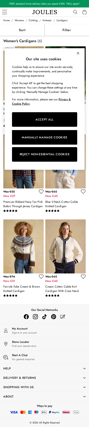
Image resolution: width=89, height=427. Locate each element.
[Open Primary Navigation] (4, 12)
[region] (45, 109)
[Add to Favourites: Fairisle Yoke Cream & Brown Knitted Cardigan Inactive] (41, 276)
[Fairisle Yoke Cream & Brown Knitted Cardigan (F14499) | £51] (23, 246)
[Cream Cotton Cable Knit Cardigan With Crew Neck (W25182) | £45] (65, 246)
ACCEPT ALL (44, 119)
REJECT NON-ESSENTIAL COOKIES (45, 154)
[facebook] (26, 316)
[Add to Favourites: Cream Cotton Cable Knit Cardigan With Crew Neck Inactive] (83, 276)
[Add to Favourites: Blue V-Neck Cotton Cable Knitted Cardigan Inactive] (83, 191)
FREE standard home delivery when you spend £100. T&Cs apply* (44, 4)
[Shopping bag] (84, 12)
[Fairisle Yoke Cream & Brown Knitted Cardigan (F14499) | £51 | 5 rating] (23, 295)
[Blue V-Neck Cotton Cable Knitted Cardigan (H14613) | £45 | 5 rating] (65, 211)
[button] (44, 368)
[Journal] (62, 316)
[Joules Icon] (44, 12)
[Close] (78, 53)
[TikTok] (44, 316)
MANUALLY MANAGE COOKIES (44, 137)
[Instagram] (35, 316)
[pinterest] (53, 316)
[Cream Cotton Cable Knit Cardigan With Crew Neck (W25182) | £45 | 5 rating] (65, 295)
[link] (75, 12)
